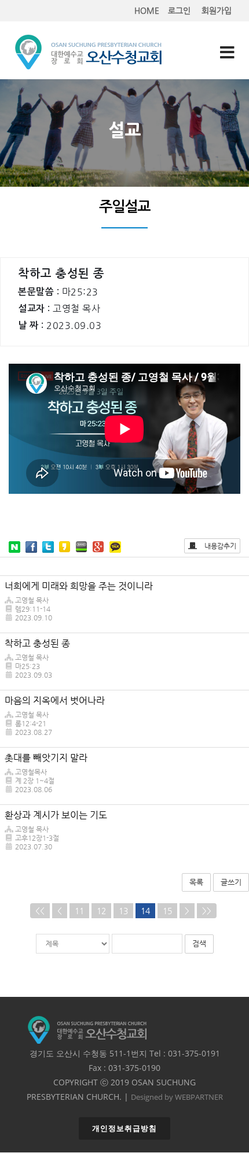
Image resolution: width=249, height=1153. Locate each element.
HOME (146, 10)
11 (79, 910)
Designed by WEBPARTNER (177, 1097)
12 (101, 910)
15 (167, 910)
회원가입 (217, 10)
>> (206, 910)
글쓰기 (231, 882)
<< (40, 910)
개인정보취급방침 (124, 1128)
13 (123, 910)
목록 (196, 882)
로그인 (179, 10)
